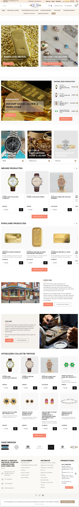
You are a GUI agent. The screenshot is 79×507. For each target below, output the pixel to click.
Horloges (57, 10)
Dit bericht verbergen (67, 501)
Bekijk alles (64, 118)
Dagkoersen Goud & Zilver (47, 465)
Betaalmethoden (45, 480)
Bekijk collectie (39, 216)
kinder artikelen (43, 13)
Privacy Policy (44, 477)
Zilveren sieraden (68, 10)
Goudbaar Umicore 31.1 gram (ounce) (60, 252)
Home (3, 10)
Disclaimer (43, 475)
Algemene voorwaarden (46, 472)
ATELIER (9, 340)
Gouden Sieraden (45, 10)
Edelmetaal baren (13, 10)
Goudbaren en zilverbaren (47, 467)
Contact (42, 484)
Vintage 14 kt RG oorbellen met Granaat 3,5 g (27, 413)
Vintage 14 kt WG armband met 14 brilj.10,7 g (67, 413)
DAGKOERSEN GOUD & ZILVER (30, 10)
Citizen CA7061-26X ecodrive (35, 197)
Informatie (58, 1)
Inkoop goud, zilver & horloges (48, 462)
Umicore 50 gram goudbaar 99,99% (11, 252)
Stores (53, 1)
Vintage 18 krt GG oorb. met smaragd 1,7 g (69, 377)
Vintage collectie (29, 13)
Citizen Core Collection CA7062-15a (10, 197)
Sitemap (43, 487)
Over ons (48, 1)
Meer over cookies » (39, 504)
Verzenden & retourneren (47, 482)
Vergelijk (6, 209)
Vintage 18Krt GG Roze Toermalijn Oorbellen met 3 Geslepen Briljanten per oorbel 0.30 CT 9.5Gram (49, 415)
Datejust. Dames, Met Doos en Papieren (61, 197)
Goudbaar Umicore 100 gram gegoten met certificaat (36, 252)
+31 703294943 (8, 479)
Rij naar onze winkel (62, 304)
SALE (53, 13)
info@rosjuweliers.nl (9, 488)
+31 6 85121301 (8, 483)
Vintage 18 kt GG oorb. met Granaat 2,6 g (9, 412)
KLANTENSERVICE (21, 340)
